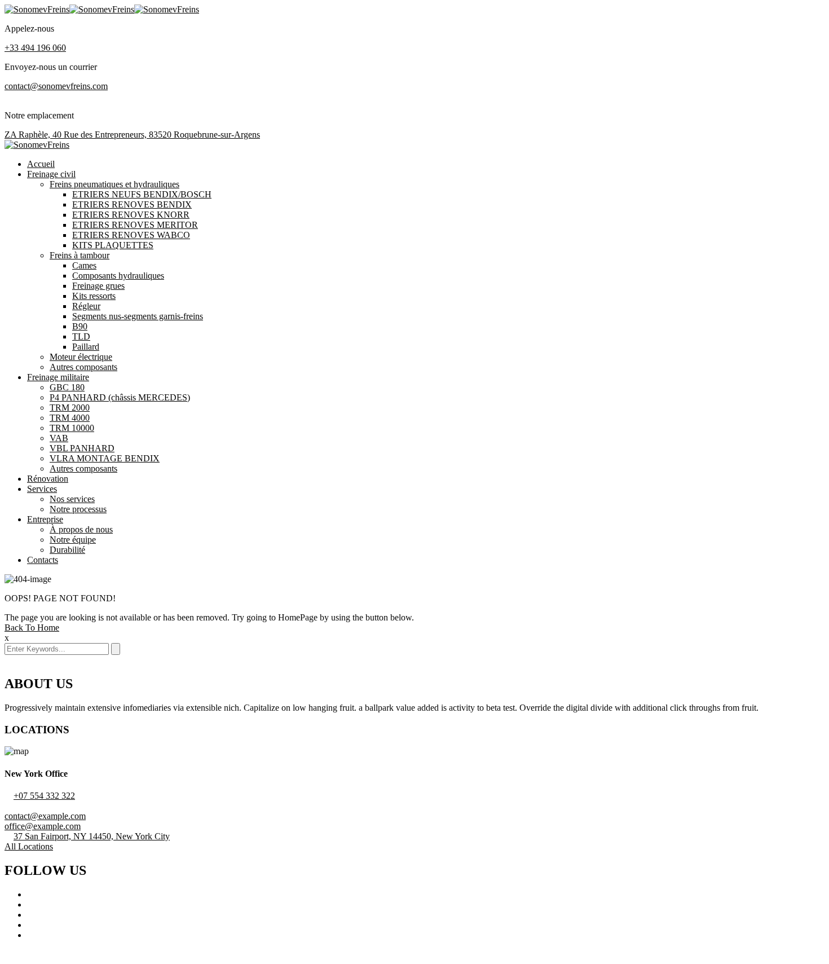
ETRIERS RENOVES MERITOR (135, 225)
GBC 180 (67, 387)
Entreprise (45, 519)
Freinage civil (51, 174)
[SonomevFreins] (37, 9)
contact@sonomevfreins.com (56, 86)
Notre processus (78, 509)
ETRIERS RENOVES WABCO (131, 235)
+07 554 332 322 (44, 795)
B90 (79, 326)
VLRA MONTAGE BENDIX (105, 458)
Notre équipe (73, 539)
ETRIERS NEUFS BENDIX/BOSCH (141, 194)
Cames (84, 265)
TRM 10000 (72, 428)
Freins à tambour (79, 255)
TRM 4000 (70, 417)
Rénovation (47, 478)
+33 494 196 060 (35, 47)
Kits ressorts (94, 296)
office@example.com (43, 826)
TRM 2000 (70, 407)
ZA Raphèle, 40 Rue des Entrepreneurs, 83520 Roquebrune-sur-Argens (132, 134)
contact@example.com (45, 816)
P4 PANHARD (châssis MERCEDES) (120, 397)
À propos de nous (81, 529)
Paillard (85, 346)
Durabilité (67, 549)
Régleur (86, 306)
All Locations (29, 846)
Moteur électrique (81, 357)
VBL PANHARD (82, 448)
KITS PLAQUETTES (112, 245)
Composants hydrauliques (118, 275)
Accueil (41, 164)
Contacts (42, 560)
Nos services (72, 499)
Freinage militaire (58, 377)
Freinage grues (98, 285)
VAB (59, 438)
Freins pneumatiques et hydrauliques (114, 184)
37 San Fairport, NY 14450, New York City (92, 836)
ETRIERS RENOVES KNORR (130, 214)
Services (42, 489)
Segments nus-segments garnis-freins (137, 316)
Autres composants (83, 367)
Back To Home (32, 627)
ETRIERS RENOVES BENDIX (132, 204)
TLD (81, 336)
